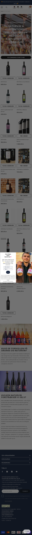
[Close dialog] (30, 254)
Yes (8, 272)
